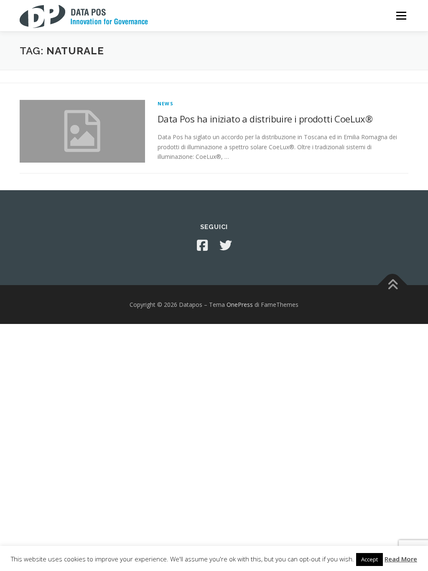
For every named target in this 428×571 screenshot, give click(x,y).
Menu (401, 16)
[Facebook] (202, 245)
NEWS (165, 103)
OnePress (240, 304)
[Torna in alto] (393, 285)
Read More (401, 559)
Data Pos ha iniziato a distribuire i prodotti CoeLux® (265, 118)
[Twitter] (225, 245)
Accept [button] (369, 559)
